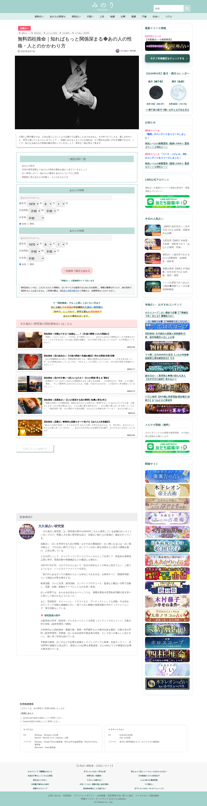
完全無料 (65, 33)
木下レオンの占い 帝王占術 (95, 771)
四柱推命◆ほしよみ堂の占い (94, 788)
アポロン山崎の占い (95, 780)
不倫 (144, 16)
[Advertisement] (76, 480)
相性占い (76, 16)
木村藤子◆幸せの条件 (40, 784)
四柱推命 (37, 33)
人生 (102, 16)
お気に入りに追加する (35, 448)
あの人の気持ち (58, 16)
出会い (156, 16)
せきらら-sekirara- (117, 798)
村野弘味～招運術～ (95, 775)
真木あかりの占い (40, 780)
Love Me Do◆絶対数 (149, 780)
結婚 (112, 16)
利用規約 (67, 795)
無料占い (39, 16)
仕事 (123, 16)
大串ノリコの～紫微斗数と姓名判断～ (95, 784)
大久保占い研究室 (82, 33)
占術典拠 (101, 795)
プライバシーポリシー (84, 795)
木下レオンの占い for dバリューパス (149, 788)
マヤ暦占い (149, 784)
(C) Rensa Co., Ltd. (103, 801)
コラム (168, 16)
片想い (90, 16)
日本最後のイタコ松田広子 (149, 775)
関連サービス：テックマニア (94, 798)
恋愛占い (24, 28)
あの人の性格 (51, 33)
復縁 (133, 16)
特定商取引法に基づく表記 (120, 795)
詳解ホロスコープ (40, 788)
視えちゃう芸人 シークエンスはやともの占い (149, 771)
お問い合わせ (54, 795)
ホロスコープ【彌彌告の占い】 (40, 771)
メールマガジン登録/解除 (147, 795)
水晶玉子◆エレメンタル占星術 (40, 775)
